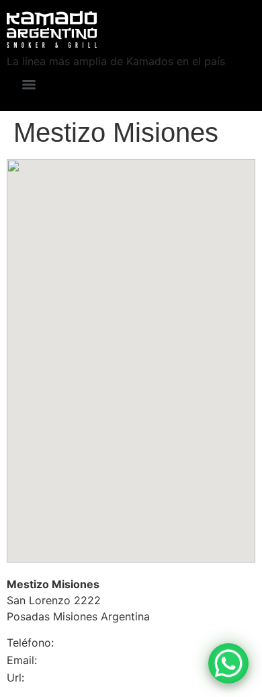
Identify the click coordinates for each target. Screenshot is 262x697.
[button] (131, 349)
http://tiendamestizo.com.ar (67, 678)
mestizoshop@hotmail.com (76, 661)
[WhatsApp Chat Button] (228, 663)
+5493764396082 (80, 643)
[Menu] (29, 85)
